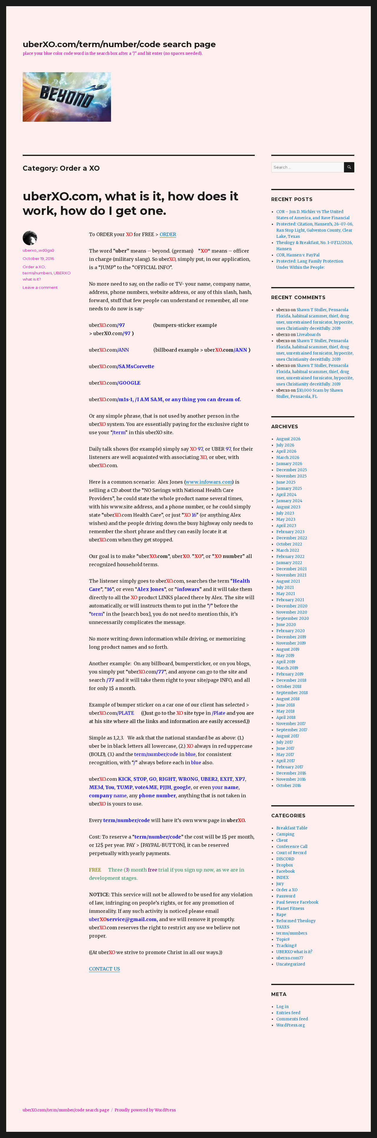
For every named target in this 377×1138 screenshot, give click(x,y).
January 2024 (289, 500)
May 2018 (285, 711)
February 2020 (290, 630)
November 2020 (291, 612)
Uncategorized (290, 964)
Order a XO (34, 266)
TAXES (282, 927)
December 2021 (291, 569)
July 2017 (284, 742)
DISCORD (285, 859)
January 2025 (289, 488)
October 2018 (288, 686)
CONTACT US (104, 969)
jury (280, 883)
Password (285, 896)
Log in (282, 1006)
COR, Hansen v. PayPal (298, 255)
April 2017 (285, 760)
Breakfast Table (291, 828)
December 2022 (291, 538)
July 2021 (285, 587)
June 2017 (285, 748)
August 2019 (287, 649)
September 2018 (292, 692)
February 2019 (289, 674)
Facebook (285, 871)
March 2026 (287, 457)
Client (282, 840)
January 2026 (289, 463)
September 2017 (291, 729)
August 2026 (288, 439)
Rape (281, 914)
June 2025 (285, 482)
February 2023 (290, 531)
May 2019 (285, 655)
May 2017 (285, 754)
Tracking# (286, 945)
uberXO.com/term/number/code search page (119, 44)
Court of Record (291, 852)
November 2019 (291, 643)
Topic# (283, 939)
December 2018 (291, 680)
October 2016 (288, 785)
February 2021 (290, 599)
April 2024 (286, 494)
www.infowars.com (209, 482)
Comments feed (292, 1019)
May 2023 (285, 519)
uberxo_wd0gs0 (38, 250)
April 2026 (286, 451)
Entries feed (288, 1012)
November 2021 (291, 575)
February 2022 (290, 556)
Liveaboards (309, 334)
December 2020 (291, 606)
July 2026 (285, 445)
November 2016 (291, 779)
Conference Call (291, 846)
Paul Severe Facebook (297, 902)
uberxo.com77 (289, 958)
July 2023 (285, 513)
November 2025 (291, 476)
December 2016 (291, 773)
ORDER (168, 234)
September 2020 (292, 618)
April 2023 (286, 525)
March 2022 (287, 550)
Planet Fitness (290, 908)
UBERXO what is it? (294, 951)
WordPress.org (290, 1025)
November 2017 (290, 723)
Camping (285, 834)
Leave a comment (40, 287)
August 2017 (287, 736)
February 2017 (289, 767)
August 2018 (288, 698)
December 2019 (291, 637)
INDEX (282, 877)
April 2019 (285, 661)
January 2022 (289, 562)
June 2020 (286, 624)
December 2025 (291, 469)
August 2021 (288, 581)
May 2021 (285, 593)
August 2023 (288, 507)
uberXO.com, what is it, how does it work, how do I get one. (131, 203)
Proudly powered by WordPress (145, 1110)
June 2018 (285, 705)
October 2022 (289, 544)
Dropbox (284, 865)
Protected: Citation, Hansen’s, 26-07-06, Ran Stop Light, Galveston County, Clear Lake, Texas (314, 230)
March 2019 (287, 668)
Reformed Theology (296, 920)
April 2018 (285, 717)
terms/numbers (37, 273)
